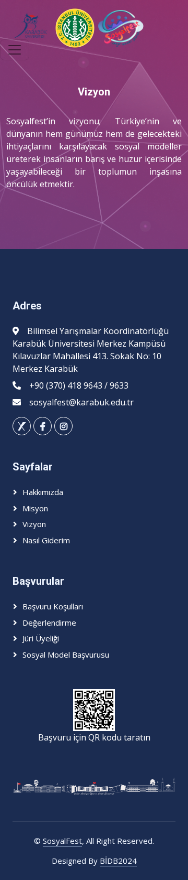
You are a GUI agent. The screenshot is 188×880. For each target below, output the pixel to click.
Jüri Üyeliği (40, 638)
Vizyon (34, 524)
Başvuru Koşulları (52, 606)
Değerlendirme (49, 622)
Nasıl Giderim (46, 540)
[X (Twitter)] (22, 426)
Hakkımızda (42, 492)
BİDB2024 (118, 860)
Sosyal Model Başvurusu (65, 654)
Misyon (35, 508)
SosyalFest (62, 840)
